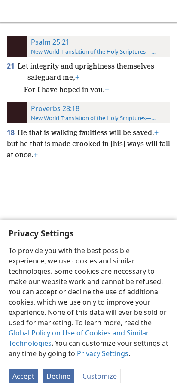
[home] (13, 11)
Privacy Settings (102, 353)
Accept (23, 376)
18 (11, 132)
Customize (99, 376)
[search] (166, 11)
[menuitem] (13, 11)
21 (11, 66)
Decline (58, 376)
